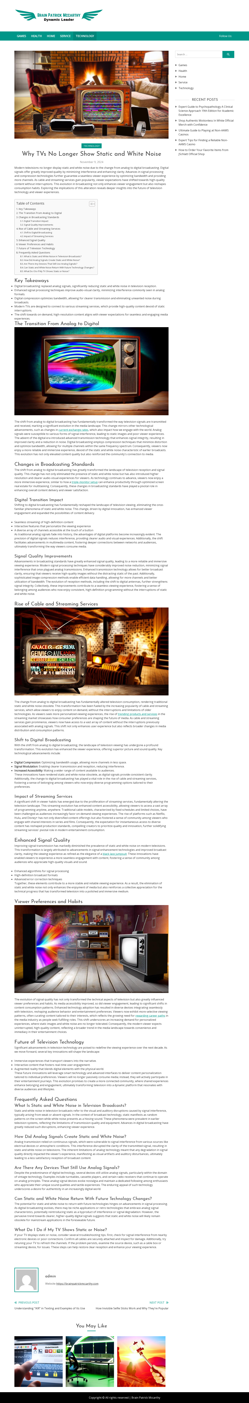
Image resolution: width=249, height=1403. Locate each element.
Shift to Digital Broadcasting (38, 232)
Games (21, 36)
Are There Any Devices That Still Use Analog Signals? (50, 263)
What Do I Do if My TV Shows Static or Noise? (46, 271)
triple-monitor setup (85, 482)
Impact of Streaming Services (39, 236)
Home (51, 36)
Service (65, 36)
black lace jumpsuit (115, 854)
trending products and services (137, 714)
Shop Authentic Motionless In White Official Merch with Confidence (206, 122)
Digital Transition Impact (36, 221)
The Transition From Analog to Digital (40, 213)
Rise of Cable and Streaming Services (39, 228)
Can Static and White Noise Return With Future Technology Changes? (59, 267)
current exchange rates (73, 430)
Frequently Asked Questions (34, 252)
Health (36, 36)
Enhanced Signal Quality (32, 240)
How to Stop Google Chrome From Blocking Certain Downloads (38, 1374)
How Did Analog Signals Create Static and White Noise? (52, 260)
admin (50, 1276)
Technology (85, 36)
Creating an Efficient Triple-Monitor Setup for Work (90, 1374)
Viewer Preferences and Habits (36, 244)
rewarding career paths (150, 1016)
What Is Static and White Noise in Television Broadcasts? (52, 256)
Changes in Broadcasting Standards (39, 217)
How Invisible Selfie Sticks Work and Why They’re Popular (141, 1374)
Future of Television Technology (37, 248)
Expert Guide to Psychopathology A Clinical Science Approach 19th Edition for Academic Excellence (206, 111)
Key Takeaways (27, 209)
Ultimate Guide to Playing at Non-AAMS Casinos (204, 132)
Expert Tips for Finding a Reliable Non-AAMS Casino (203, 142)
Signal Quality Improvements (38, 224)
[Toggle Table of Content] (90, 204)
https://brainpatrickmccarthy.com (77, 1283)
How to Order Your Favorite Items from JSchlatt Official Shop (203, 152)
